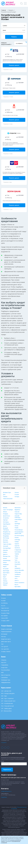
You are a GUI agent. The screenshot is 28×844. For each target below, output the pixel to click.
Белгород (5, 522)
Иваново (5, 550)
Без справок (4, 615)
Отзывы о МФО (5, 620)
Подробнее (4, 797)
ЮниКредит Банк (5, 680)
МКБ (2, 672)
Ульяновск (17, 564)
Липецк (5, 581)
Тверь (16, 556)
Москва (5, 507)
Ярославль (18, 586)
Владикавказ (6, 534)
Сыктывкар (18, 552)
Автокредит (4, 634)
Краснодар (6, 570)
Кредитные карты (5, 639)
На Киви (3, 600)
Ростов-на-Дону (19, 535)
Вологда (5, 540)
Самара (17, 541)
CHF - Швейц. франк (6, 708)
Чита (16, 578)
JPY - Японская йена (6, 711)
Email (2, 761)
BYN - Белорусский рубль (8, 693)
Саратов (17, 545)
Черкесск (17, 576)
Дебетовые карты (6, 641)
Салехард (17, 539)
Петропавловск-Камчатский (19, 532)
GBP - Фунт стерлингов (7, 698)
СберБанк (3, 660)
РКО (2, 644)
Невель (5, 496)
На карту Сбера (5, 613)
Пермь (16, 527)
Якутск (16, 584)
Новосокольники (7, 498)
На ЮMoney (4, 603)
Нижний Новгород (17, 516)
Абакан (5, 511)
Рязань (17, 537)
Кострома (5, 568)
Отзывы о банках (5, 651)
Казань (5, 558)
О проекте (3, 742)
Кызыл (5, 579)
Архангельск (6, 516)
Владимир (6, 536)
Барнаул (5, 520)
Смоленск (17, 547)
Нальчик (17, 511)
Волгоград (6, 538)
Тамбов (17, 554)
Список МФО (4, 618)
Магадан (5, 583)
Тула (16, 560)
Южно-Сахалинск (19, 582)
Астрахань (6, 518)
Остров (17, 494)
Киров (4, 566)
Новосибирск (18, 519)
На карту (3, 598)
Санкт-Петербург (8, 509)
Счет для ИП (4, 646)
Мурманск (17, 509)
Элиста (16, 580)
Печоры (17, 496)
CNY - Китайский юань (7, 703)
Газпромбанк (4, 665)
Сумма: (5, 25)
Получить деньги (14, 65)
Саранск (17, 543)
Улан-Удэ (17, 562)
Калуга (5, 562)
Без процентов (5, 610)
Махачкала (18, 507)
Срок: (4, 30)
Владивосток (6, 532)
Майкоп (5, 585)
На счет (3, 605)
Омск (16, 521)
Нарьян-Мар (18, 513)
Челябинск (18, 574)
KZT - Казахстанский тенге (8, 701)
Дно (4, 494)
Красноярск (6, 572)
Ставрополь (18, 550)
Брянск (5, 526)
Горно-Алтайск (7, 544)
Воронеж (5, 542)
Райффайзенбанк (5, 682)
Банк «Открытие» (5, 675)
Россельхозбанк (5, 670)
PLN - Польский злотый (7, 706)
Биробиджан (6, 524)
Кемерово (6, 564)
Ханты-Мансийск (19, 570)
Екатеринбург (7, 548)
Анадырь (5, 513)
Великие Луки (7, 492)
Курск (4, 576)
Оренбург (17, 523)
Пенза (16, 525)
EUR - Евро (4, 696)
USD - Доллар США (6, 691)
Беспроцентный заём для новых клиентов (13, 777)
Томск (16, 558)
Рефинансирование (6, 631)
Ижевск (5, 552)
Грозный (5, 546)
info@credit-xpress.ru (6, 791)
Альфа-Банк (4, 667)
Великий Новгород (6, 528)
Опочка (17, 492)
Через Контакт (5, 608)
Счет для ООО (5, 649)
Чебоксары (18, 572)
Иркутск (5, 554)
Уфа (16, 566)
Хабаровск (17, 568)
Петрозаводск (19, 529)
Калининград (6, 560)
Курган (5, 574)
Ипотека (3, 636)
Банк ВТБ (3, 662)
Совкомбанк (4, 677)
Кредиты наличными (6, 629)
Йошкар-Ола (6, 556)
